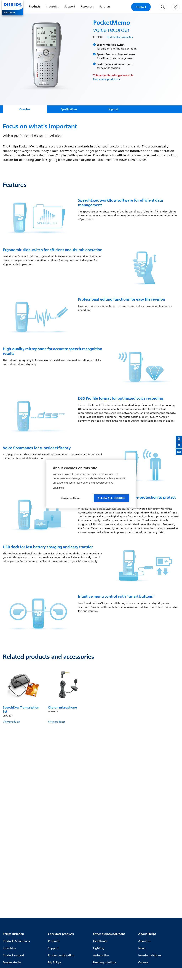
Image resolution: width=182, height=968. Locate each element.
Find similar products (119, 37)
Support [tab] (113, 109)
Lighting (98, 948)
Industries (52, 6)
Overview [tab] (24, 109)
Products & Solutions (16, 940)
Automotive (101, 955)
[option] (23, 695)
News (141, 948)
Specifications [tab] (69, 109)
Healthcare (100, 940)
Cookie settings (71, 498)
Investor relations (149, 955)
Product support (13, 955)
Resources (87, 6)
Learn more (58, 487)
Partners (104, 6)
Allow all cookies (111, 498)
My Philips (54, 962)
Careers (143, 962)
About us (144, 940)
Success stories (12, 962)
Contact (141, 6)
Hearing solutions (104, 962)
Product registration (61, 955)
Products (34, 6)
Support (69, 6)
